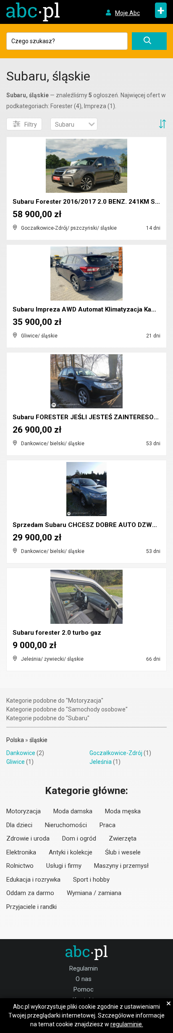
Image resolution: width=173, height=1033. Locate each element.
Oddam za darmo (30, 893)
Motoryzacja (23, 811)
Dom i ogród (79, 838)
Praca (107, 825)
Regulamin (83, 968)
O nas (84, 979)
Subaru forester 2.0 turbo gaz (57, 632)
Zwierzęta (122, 838)
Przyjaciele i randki (31, 907)
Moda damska (72, 811)
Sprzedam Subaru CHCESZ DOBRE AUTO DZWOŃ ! (89, 525)
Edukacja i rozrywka (33, 879)
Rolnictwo (20, 865)
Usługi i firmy (63, 865)
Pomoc (83, 989)
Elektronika (21, 852)
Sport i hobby (91, 879)
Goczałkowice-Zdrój (115, 753)
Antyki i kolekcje (70, 852)
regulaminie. (126, 1024)
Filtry (30, 124)
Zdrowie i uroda (28, 838)
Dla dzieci (19, 825)
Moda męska (123, 811)
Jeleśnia (100, 761)
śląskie (38, 740)
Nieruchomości (66, 825)
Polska (15, 740)
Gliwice (15, 761)
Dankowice (20, 753)
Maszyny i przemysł (121, 865)
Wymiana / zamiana (94, 893)
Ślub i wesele (123, 852)
